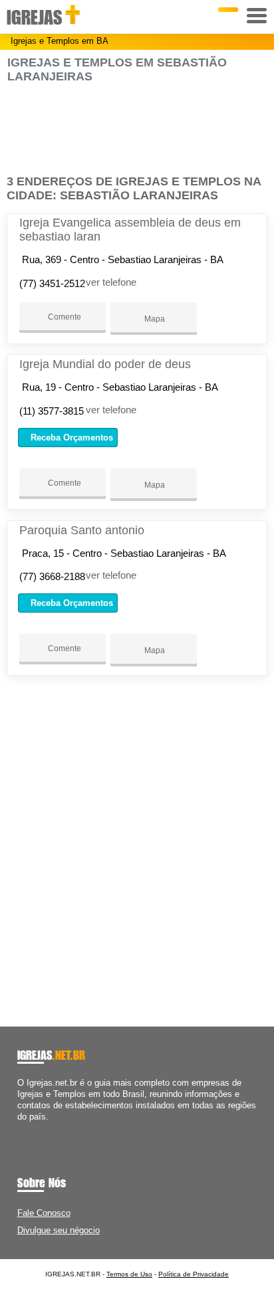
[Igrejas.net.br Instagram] (32, 1129)
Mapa (153, 319)
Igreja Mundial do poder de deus (105, 364)
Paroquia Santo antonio (81, 530)
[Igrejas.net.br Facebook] (20, 1129)
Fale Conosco (43, 1213)
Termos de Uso (129, 1274)
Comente (63, 317)
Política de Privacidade (193, 1274)
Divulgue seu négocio (58, 1230)
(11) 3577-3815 (51, 411)
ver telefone (111, 282)
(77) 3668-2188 (52, 576)
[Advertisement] (137, 129)
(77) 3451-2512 (52, 283)
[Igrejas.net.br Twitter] (26, 1129)
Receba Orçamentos (70, 438)
